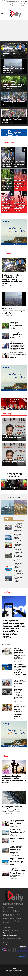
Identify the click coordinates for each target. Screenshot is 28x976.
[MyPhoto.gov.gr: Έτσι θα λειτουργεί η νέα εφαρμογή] (7, 682)
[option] (14, 484)
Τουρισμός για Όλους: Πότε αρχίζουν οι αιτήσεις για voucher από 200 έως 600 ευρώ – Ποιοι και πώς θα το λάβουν (17, 861)
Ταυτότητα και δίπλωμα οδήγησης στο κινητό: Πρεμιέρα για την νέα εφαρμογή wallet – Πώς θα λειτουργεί (19, 694)
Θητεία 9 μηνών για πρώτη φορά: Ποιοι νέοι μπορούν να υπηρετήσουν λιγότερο (13, 809)
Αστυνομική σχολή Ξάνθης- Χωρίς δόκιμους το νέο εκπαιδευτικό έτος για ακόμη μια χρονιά (13, 103)
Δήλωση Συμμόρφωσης (14, 971)
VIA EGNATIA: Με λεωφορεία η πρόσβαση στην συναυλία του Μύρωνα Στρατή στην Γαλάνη (12, 436)
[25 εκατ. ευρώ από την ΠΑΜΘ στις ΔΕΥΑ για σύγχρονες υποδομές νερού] (8, 537)
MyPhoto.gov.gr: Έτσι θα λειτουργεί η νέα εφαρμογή (20, 681)
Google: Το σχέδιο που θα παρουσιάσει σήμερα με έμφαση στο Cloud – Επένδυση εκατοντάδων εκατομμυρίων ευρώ (20, 669)
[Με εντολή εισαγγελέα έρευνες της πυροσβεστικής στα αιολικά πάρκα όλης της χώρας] (5, 832)
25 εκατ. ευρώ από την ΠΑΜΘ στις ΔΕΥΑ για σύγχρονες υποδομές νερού (18, 537)
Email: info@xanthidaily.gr (10, 935)
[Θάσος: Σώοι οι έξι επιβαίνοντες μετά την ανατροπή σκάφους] (8, 579)
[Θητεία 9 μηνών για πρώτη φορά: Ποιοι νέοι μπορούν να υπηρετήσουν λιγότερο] (14, 798)
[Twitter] (10, 1)
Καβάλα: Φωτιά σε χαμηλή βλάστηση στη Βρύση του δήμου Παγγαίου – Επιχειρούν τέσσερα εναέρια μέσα (18, 527)
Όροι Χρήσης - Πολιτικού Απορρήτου (14, 970)
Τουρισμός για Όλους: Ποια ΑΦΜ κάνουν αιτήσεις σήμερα (17, 840)
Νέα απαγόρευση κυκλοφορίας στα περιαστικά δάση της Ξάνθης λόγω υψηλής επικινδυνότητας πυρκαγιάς (7, 183)
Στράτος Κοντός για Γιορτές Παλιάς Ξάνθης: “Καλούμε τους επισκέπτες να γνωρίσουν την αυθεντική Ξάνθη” (7, 162)
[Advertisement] (14, 30)
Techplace (14, 968)
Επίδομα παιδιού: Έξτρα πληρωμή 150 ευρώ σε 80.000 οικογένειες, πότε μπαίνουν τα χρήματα (20, 206)
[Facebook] (8, 1)
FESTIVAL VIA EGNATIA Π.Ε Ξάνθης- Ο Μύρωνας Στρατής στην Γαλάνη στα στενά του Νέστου (14, 461)
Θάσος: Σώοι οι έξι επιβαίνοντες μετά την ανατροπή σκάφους (18, 578)
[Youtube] (14, 1)
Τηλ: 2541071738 (8, 933)
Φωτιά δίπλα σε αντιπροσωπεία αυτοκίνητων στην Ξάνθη (13, 68)
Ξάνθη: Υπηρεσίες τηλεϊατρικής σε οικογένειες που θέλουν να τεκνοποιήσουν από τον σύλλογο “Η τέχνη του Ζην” (19, 653)
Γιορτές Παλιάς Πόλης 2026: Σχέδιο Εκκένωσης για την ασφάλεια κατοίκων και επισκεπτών (13, 119)
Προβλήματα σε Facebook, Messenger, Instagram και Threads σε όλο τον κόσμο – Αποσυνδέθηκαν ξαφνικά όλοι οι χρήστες (14, 628)
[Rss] (16, 1)
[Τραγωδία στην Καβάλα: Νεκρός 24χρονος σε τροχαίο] (8, 545)
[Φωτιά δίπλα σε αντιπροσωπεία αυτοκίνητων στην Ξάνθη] (14, 300)
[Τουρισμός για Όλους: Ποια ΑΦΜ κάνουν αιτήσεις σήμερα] (5, 841)
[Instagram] (12, 1)
